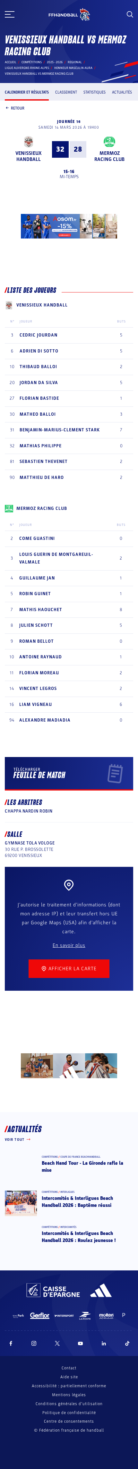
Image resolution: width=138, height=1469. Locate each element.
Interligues (67, 1192)
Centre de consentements (69, 1421)
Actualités (122, 92)
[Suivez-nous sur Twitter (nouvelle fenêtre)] (57, 1343)
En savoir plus (69, 945)
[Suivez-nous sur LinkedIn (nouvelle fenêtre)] (104, 1343)
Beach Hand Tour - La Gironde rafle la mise (82, 1166)
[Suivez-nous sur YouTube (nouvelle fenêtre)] (80, 1343)
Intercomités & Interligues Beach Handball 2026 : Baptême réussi (77, 1201)
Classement (66, 92)
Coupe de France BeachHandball (80, 1156)
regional (75, 62)
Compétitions (32, 62)
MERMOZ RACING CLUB (109, 156)
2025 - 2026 (55, 62)
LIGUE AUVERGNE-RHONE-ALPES (27, 68)
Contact (69, 1368)
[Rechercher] (130, 14)
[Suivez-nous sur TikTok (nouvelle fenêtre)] (127, 1343)
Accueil (10, 62)
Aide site (69, 1377)
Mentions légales (69, 1394)
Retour (17, 108)
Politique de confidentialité (69, 1412)
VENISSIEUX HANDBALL (28, 156)
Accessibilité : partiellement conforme (69, 1386)
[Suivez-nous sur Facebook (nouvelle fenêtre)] (10, 1343)
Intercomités (68, 1227)
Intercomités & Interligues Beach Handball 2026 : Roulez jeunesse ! (79, 1237)
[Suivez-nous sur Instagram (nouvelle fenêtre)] (34, 1343)
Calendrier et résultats (27, 92)
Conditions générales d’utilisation (69, 1403)
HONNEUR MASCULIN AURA (73, 68)
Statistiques (94, 92)
